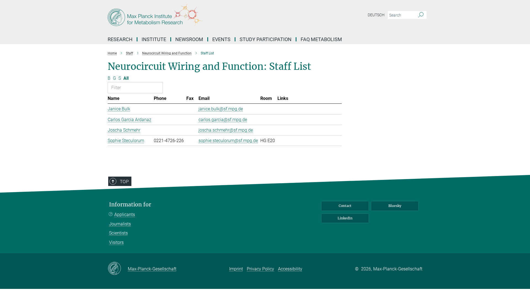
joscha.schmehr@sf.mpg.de (225, 130)
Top (124, 181)
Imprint (236, 269)
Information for (130, 204)
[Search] (420, 15)
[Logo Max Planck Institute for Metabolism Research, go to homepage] (211, 16)
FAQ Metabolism (321, 39)
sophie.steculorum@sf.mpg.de (228, 140)
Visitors (116, 242)
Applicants (124, 214)
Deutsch (376, 15)
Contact (345, 206)
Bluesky (394, 206)
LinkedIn (345, 218)
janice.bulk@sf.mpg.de (220, 108)
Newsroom (189, 39)
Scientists (118, 233)
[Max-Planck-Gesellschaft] (118, 268)
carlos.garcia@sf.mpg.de (222, 119)
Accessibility (290, 269)
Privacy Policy (260, 269)
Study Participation (266, 39)
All (126, 78)
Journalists (120, 224)
